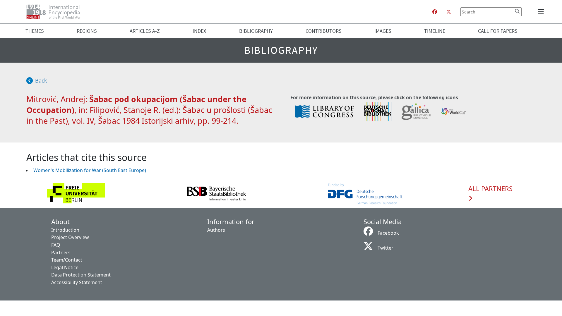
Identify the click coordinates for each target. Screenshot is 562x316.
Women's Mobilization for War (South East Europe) (89, 170)
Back (41, 80)
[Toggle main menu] (542, 11)
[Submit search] (517, 11)
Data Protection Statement (81, 275)
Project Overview (70, 237)
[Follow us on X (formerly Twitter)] (448, 11)
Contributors (324, 31)
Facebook (388, 233)
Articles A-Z (145, 31)
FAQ (55, 245)
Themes (34, 31)
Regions (87, 31)
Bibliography (256, 31)
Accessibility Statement (76, 282)
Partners (61, 252)
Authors (216, 230)
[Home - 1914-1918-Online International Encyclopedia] (55, 11)
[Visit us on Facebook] (434, 11)
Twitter (385, 248)
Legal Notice (64, 267)
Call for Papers (498, 31)
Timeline (434, 31)
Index (199, 31)
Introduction (65, 230)
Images (382, 31)
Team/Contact (66, 260)
